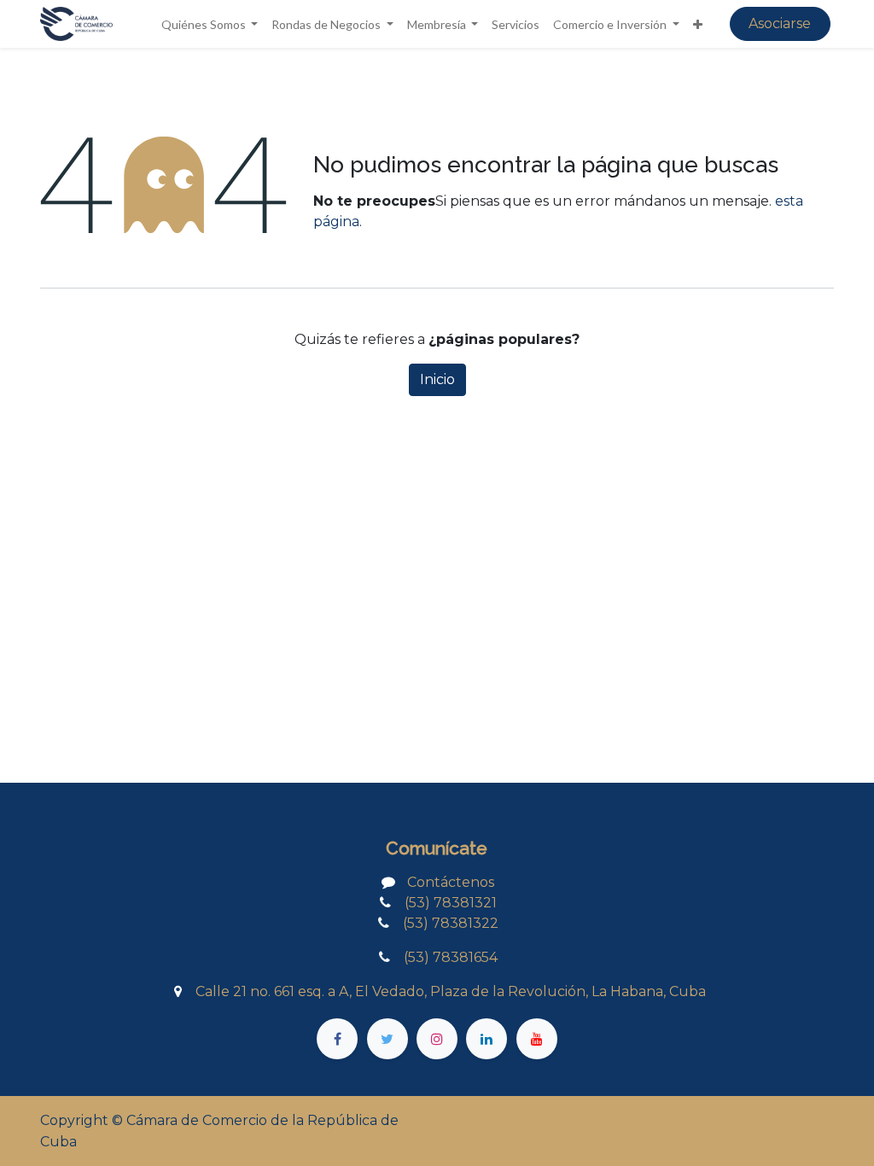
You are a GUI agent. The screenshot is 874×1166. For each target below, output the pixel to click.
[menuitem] (515, 24)
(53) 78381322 (443, 923)
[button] (697, 24)
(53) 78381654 (445, 957)
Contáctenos (450, 882)
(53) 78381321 (451, 903)
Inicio (437, 379)
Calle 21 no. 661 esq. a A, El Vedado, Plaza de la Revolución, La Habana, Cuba (450, 991)
